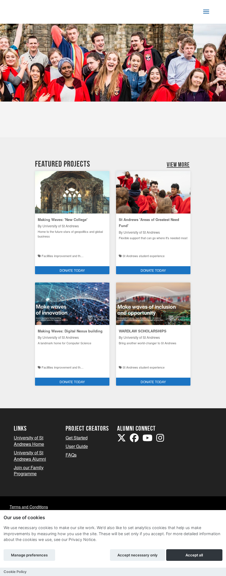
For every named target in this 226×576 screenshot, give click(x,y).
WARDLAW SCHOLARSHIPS (142, 331)
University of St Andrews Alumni (30, 455)
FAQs (71, 455)
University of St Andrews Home (29, 440)
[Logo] (32, 13)
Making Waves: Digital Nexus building (70, 331)
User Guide (77, 446)
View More (178, 164)
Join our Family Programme (29, 470)
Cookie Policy (15, 572)
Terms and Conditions (29, 507)
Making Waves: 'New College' (62, 219)
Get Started (77, 437)
